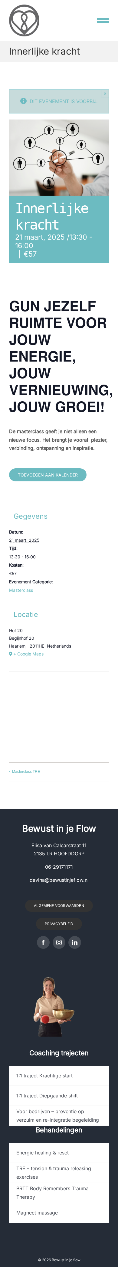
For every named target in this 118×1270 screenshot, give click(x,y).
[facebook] (43, 942)
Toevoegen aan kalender (48, 474)
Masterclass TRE (26, 771)
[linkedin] (74, 942)
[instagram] (59, 942)
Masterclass (21, 590)
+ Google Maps (28, 653)
